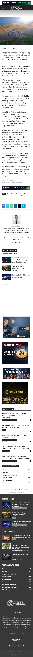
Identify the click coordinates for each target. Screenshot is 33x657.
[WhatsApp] (11, 206)
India (25, 193)
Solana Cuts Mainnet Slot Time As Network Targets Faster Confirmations (20, 260)
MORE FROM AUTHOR (10, 253)
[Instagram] (12, 242)
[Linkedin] (15, 206)
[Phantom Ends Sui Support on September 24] (6, 524)
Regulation (9, 195)
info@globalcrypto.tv (19, 633)
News (7, 12)
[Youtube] (23, 645)
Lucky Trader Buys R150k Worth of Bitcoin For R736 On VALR (21, 556)
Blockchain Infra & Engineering (5, 261)
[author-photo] (16, 223)
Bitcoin (3, 270)
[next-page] (6, 283)
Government (19, 193)
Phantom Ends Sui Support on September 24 (20, 276)
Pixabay (18, 183)
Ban (8, 193)
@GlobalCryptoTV (16, 492)
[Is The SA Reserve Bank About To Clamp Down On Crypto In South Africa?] (6, 538)
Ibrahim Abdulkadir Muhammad (15, 430)
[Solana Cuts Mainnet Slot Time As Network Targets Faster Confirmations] (6, 505)
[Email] (19, 206)
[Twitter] (7, 206)
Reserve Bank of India (19, 195)
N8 (18, 420)
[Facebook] (3, 206)
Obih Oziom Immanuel (23, 440)
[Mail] (16, 242)
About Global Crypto (14, 652)
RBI (3, 195)
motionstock (6, 183)
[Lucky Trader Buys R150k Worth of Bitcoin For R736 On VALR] (6, 557)
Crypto (12, 193)
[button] (3, 7)
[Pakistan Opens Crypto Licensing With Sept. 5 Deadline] (6, 268)
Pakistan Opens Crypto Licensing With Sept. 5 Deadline (19, 268)
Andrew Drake (16, 226)
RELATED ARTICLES (9, 250)
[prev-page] (3, 283)
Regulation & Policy (9, 37)
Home (2, 12)
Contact (21, 652)
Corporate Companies (17, 550)
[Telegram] (24, 206)
